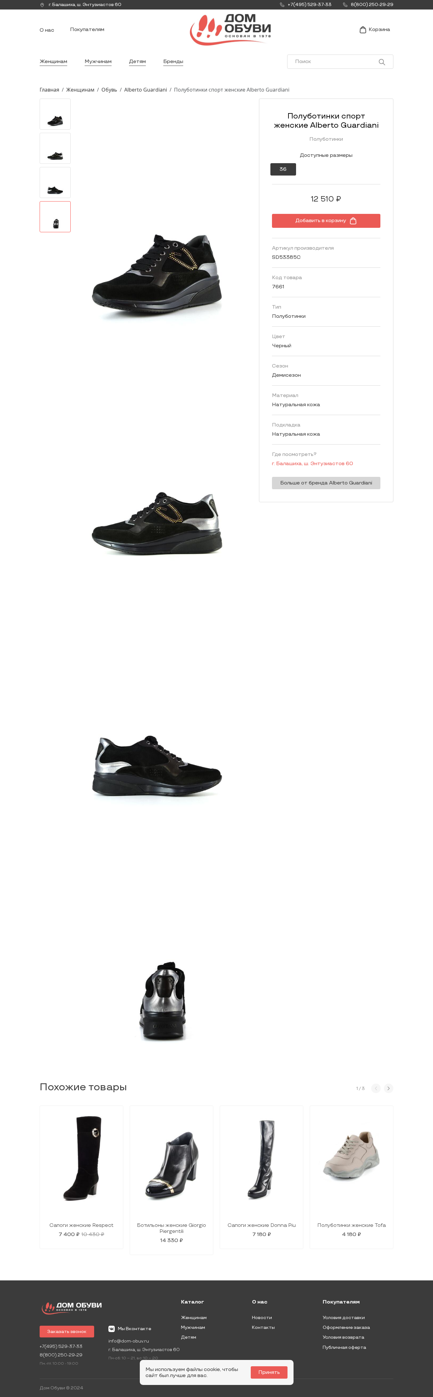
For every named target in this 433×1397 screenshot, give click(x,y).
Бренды (173, 62)
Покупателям (87, 30)
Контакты (263, 1327)
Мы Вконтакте (134, 1328)
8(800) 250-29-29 (61, 1355)
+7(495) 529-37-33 (61, 1346)
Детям (137, 62)
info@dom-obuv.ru (128, 1341)
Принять (269, 1372)
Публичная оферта (344, 1347)
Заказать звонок (67, 1331)
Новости (262, 1317)
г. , (84, 4)
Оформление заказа (346, 1327)
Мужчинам (98, 62)
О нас (47, 30)
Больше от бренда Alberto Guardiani (326, 483)
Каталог (192, 1302)
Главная (49, 89)
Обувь (109, 89)
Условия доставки (344, 1317)
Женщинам (53, 62)
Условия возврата (343, 1337)
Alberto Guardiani (145, 89)
